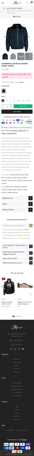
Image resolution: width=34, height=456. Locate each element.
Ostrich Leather (6, 192)
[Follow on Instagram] (15, 349)
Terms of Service (17, 396)
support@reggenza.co (18, 340)
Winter (15, 192)
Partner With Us (17, 419)
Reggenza (4, 299)
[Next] (28, 36)
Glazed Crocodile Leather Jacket (6, 303)
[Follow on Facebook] (11, 349)
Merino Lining (22, 189)
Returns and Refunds (17, 389)
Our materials (21, 238)
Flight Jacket (12, 189)
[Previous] (5, 36)
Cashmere (17, 187)
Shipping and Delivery (17, 386)
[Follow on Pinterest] (19, 349)
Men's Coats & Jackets (9, 177)
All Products (17, 359)
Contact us (17, 416)
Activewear (17, 369)
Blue (11, 187)
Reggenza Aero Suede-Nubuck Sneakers (24, 303)
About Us (17, 410)
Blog (17, 406)
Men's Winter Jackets (20, 180)
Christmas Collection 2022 (19, 175)
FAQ (17, 413)
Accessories (17, 372)
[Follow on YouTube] (23, 349)
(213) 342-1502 (18, 344)
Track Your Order (17, 383)
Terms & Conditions (21, 430)
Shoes (17, 365)
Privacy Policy (10, 430)
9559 (7, 187)
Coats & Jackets (17, 362)
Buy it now (17, 111)
